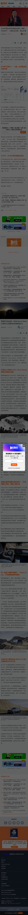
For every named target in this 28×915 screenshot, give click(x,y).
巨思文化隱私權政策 (16, 468)
